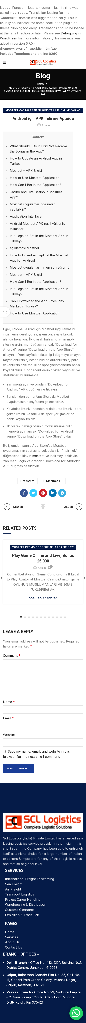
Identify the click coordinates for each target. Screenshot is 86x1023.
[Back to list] (43, 507)
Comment (11, 656)
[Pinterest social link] (43, 493)
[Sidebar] (5, 312)
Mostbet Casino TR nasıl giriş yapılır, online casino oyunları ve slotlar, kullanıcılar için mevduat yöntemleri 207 (43, 91)
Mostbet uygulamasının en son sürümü (39, 267)
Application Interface (26, 216)
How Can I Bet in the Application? (35, 185)
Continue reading (43, 597)
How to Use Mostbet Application (34, 178)
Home (40, 83)
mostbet (38, 456)
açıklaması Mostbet (24, 248)
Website (9, 735)
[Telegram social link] (62, 493)
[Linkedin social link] (53, 493)
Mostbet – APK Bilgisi (26, 171)
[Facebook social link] (24, 493)
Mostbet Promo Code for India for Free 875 (43, 547)
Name (9, 702)
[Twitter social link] (33, 493)
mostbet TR (54, 481)
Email (8, 718)
